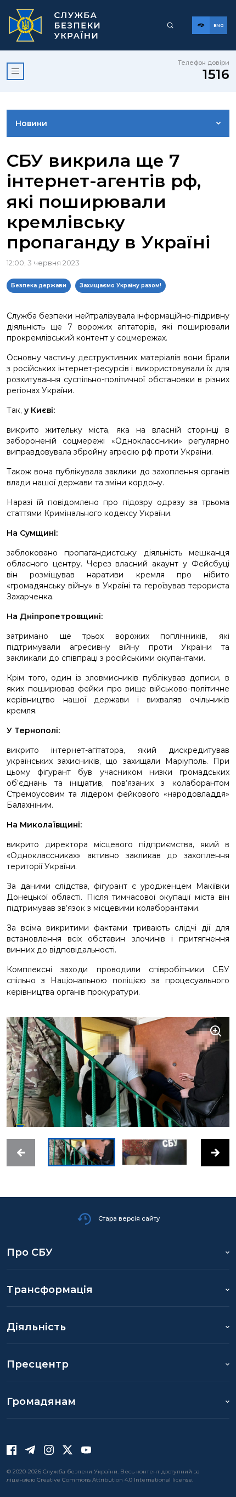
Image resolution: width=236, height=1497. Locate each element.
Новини (31, 123)
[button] (21, 1152)
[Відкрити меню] (15, 71)
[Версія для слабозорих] (201, 25)
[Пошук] (170, 25)
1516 (216, 74)
